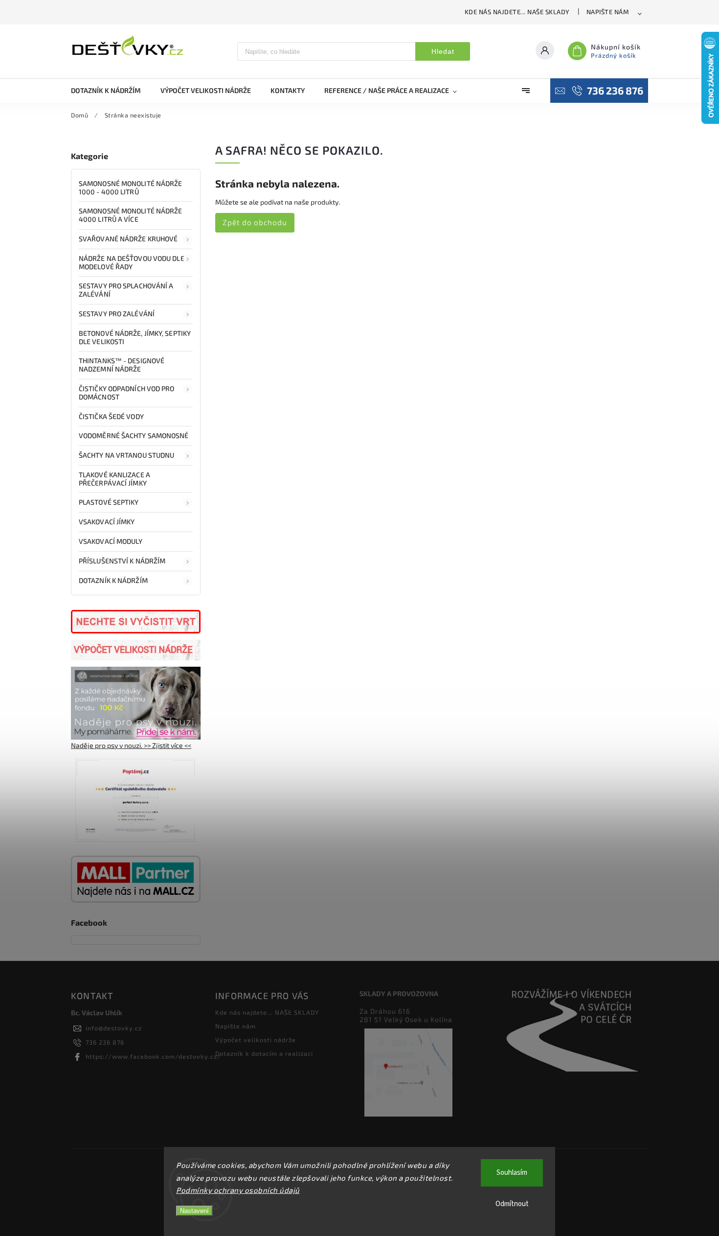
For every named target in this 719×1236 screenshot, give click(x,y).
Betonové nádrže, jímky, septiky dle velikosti (135, 337)
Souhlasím (511, 1172)
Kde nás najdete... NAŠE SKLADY (517, 12)
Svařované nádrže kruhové (128, 238)
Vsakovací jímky (107, 521)
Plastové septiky (109, 502)
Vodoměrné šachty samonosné (134, 435)
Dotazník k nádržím (113, 580)
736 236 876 (105, 1042)
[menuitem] (111, 90)
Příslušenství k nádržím (122, 561)
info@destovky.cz (114, 1028)
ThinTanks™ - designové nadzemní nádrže (121, 364)
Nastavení (194, 1210)
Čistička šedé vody (111, 416)
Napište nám (607, 12)
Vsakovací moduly (111, 541)
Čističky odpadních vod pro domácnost (127, 392)
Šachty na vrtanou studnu (126, 455)
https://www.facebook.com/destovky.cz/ (153, 1056)
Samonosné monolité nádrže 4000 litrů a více (130, 215)
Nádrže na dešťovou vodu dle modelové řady (131, 262)
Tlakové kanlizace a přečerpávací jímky (114, 478)
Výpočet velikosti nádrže (255, 1040)
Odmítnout (512, 1204)
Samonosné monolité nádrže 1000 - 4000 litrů (130, 187)
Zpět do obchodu (255, 222)
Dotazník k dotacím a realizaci (264, 1053)
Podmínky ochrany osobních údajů (238, 1190)
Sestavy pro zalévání (117, 313)
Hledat (442, 51)
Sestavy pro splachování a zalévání (126, 289)
